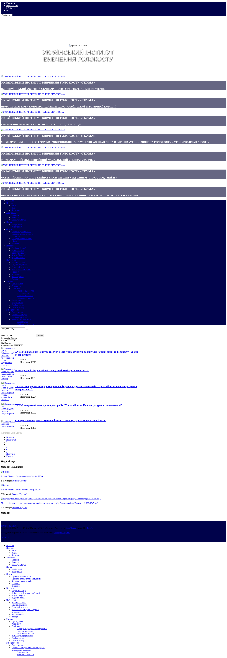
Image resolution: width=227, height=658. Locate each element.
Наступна (10, 454)
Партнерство (12, 5)
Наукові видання (19, 508)
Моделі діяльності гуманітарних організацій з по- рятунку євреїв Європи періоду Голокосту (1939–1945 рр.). (50, 503)
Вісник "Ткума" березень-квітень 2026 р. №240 (22, 476)
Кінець (9, 456)
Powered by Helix (8, 526)
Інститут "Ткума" (62, 533)
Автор (4, 340)
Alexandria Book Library (11, 433)
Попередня (11, 440)
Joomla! (90, 528)
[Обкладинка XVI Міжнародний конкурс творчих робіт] (8, 413)
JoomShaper (71, 528)
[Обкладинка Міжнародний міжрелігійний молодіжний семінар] (8, 379)
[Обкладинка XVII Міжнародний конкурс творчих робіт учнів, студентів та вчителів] (8, 399)
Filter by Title (6, 335)
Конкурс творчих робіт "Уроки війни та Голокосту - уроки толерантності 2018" (60, 420)
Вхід (8, 10)
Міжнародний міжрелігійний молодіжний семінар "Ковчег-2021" (52, 370)
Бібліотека (11, 8)
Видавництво (7, 345)
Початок (10, 437)
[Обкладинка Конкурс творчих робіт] (8, 426)
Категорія (5, 338)
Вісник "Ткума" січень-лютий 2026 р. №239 (20, 490)
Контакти (10, 3)
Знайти (40, 335)
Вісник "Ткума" (19, 481)
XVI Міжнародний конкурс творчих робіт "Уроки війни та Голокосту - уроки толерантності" (68, 405)
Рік (2, 343)
